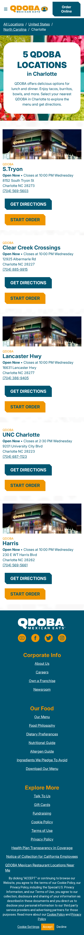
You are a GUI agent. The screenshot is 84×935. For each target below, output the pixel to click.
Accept (48, 927)
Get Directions (28, 204)
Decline (62, 927)
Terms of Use (42, 830)
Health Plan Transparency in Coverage (42, 848)
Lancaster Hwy (22, 356)
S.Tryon (13, 169)
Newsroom (42, 689)
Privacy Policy (42, 839)
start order (25, 219)
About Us (42, 663)
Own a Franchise (42, 681)
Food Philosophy (42, 725)
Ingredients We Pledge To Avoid (42, 760)
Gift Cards (42, 804)
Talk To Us (42, 796)
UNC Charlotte (21, 434)
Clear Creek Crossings (32, 247)
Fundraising (42, 813)
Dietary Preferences (42, 734)
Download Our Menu (42, 768)
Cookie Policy (42, 822)
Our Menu (42, 717)
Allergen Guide (42, 751)
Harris (11, 543)
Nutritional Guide (42, 743)
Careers (42, 672)
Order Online (66, 9)
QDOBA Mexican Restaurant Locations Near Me (39, 867)
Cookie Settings (28, 927)
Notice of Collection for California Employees (42, 856)
